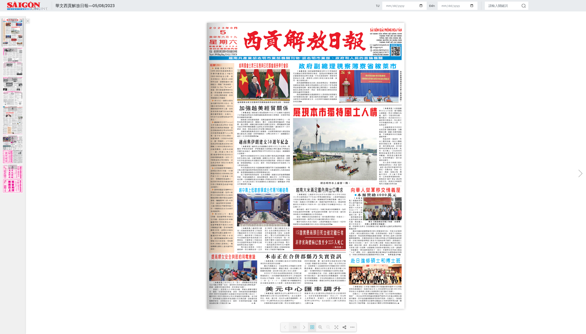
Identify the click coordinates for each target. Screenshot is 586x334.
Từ (378, 6)
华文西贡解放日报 (27, 5)
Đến (432, 6)
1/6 (294, 327)
